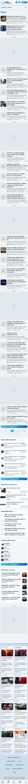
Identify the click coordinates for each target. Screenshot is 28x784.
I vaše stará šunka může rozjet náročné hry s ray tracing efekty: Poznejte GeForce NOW (16, 344)
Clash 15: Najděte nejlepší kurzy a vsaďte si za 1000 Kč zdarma (16, 248)
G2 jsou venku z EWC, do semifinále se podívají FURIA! (6, 670)
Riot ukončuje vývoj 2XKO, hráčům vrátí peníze (7, 717)
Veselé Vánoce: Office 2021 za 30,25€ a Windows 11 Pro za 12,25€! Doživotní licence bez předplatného (16, 259)
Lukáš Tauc (9, 109)
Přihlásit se (24, 2)
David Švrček (10, 119)
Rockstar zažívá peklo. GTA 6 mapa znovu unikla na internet (11, 580)
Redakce (8, 180)
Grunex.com (4, 576)
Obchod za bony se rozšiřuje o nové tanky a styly (20, 724)
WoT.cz (3, 600)
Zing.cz (3, 588)
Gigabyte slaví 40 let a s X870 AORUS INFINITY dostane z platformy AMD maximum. (16, 27)
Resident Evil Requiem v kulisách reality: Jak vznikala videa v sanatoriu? (16, 185)
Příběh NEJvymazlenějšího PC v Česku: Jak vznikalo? (16, 113)
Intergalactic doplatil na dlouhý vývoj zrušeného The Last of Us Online (6, 751)
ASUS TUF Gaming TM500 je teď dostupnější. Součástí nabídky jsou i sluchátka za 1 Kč (17, 92)
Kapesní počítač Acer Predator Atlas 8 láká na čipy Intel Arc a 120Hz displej (16, 103)
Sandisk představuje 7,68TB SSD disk (5, 691)
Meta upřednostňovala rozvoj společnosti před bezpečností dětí (6, 696)
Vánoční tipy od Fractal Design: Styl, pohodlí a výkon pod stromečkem (16, 270)
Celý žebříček (14, 564)
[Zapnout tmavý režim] (19, 2)
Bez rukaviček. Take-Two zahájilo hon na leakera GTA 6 (20, 659)
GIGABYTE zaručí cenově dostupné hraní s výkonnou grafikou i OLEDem (17, 80)
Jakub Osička (10, 350)
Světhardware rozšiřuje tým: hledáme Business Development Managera (16, 281)
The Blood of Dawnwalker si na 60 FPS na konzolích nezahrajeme (11, 574)
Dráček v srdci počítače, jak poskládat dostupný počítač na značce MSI (16, 323)
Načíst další (14, 426)
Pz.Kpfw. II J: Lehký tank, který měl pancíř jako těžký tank (20, 718)
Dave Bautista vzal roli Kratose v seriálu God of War (20, 696)
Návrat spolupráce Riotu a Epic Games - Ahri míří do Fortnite (7, 722)
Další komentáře (14, 478)
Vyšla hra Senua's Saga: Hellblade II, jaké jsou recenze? (17, 407)
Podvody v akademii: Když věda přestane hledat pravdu (10, 592)
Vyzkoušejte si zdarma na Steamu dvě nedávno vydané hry (11, 586)
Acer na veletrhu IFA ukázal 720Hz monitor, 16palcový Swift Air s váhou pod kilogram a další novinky (17, 355)
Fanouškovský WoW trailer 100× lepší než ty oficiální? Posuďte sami (20, 670)
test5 (8, 413)
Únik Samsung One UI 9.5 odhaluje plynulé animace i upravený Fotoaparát (20, 751)
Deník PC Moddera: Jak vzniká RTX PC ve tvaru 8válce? (16, 174)
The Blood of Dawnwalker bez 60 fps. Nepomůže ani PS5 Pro (20, 665)
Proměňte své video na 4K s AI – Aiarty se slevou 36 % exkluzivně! (16, 17)
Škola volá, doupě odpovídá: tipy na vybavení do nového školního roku (20, 746)
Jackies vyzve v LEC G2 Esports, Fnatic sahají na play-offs (6, 712)
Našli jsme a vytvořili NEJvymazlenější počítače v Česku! (17, 164)
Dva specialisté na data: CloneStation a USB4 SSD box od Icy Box (16, 69)
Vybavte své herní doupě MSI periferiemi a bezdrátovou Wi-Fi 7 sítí (17, 238)
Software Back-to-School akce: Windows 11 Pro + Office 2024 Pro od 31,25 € (20, 740)
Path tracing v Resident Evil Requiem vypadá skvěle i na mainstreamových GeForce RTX (16, 196)
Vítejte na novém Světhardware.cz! (12, 333)
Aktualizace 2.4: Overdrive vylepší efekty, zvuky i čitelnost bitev (11, 598)
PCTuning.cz (4, 594)
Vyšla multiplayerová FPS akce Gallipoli (20, 691)
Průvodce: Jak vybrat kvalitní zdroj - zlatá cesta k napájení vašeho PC (15, 154)
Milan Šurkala (10, 75)
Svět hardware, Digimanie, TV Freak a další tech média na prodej (15, 367)
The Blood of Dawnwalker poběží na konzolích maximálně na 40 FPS (7, 746)
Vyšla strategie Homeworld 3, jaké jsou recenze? (17, 417)
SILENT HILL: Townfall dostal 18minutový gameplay (19, 686)
